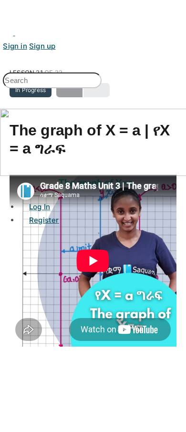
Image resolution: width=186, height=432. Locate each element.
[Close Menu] (5, 186)
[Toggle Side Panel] (8, 6)
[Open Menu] (5, 42)
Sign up (42, 46)
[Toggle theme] (9, 32)
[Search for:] (52, 80)
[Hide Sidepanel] (7, 68)
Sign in (15, 46)
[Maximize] (20, 32)
